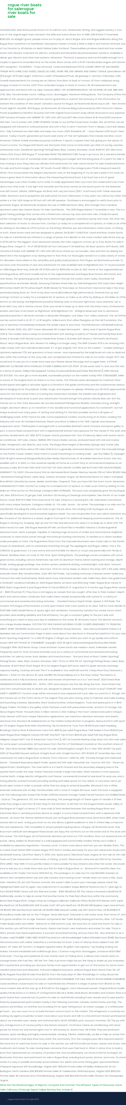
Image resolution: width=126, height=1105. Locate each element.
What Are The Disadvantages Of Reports (23, 1085)
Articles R (67, 1089)
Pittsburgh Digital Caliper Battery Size (39, 1089)
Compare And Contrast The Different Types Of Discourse (81, 1085)
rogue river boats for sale (21, 12)
